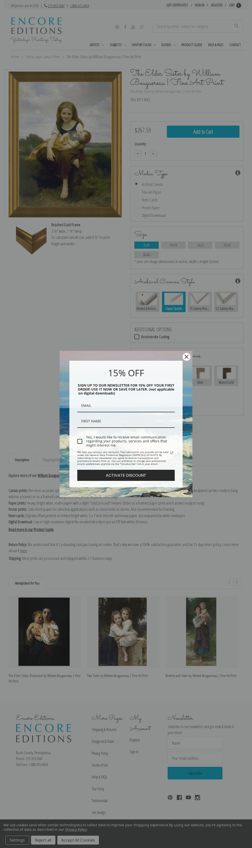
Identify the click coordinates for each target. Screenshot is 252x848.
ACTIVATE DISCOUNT (126, 475)
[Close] (186, 357)
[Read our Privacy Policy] (172, 453)
